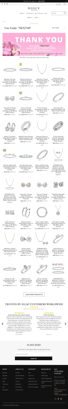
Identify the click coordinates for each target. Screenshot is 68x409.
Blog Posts (43, 372)
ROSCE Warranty (19, 378)
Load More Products (34, 295)
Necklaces (5, 375)
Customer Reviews (19, 375)
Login (59, 4)
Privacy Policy (18, 387)
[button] (22, 13)
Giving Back (18, 384)
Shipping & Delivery (33, 384)
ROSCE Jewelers (15, 405)
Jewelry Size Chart (32, 381)
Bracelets (5, 372)
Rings (4, 381)
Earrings (4, 378)
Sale (4, 387)
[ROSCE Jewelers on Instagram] (7, 4)
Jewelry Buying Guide (46, 378)
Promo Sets (5, 384)
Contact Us (31, 375)
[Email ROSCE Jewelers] (2, 4)
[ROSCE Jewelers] (34, 9)
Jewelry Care (31, 378)
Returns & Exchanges (33, 387)
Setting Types (44, 375)
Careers (17, 381)
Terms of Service (19, 389)
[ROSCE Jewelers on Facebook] (4, 4)
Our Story (17, 372)
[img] (34, 307)
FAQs (29, 372)
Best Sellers (5, 389)
